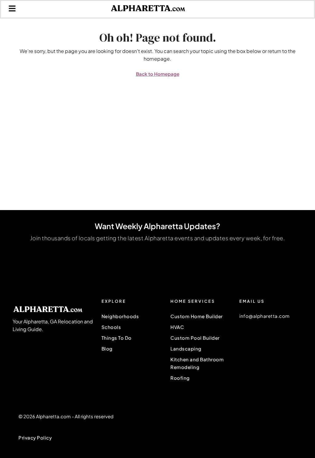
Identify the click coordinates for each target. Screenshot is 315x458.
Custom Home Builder (196, 316)
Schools (111, 327)
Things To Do (117, 338)
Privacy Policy (35, 437)
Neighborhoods (120, 316)
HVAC (177, 327)
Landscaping (185, 348)
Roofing (180, 378)
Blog (107, 348)
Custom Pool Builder (195, 338)
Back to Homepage (157, 74)
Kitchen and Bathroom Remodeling (197, 363)
